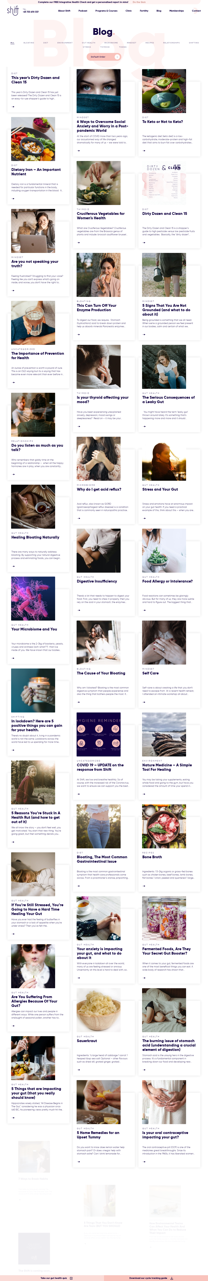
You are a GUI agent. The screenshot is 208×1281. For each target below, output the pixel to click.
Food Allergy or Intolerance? (167, 581)
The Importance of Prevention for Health (37, 355)
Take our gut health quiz (54, 1278)
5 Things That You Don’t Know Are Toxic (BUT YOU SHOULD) (103, 1226)
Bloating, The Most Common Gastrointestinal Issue (102, 859)
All (12, 43)
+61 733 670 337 (31, 11)
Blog (159, 10)
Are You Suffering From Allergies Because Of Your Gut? (34, 1001)
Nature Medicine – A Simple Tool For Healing (167, 767)
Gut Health (88, 43)
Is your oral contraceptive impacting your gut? (165, 1134)
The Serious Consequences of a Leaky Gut (168, 399)
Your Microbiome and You (34, 629)
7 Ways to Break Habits (31, 1180)
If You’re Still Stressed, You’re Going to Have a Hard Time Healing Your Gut (37, 909)
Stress (87, 47)
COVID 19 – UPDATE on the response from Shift (100, 767)
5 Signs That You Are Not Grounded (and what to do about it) (166, 310)
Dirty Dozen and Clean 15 (164, 213)
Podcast (83, 10)
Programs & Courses (106, 10)
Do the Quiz (139, 2)
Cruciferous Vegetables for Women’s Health (101, 215)
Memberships (176, 10)
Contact (196, 10)
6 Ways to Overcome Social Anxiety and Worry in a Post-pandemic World (102, 126)
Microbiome (111, 43)
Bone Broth (152, 857)
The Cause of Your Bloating (101, 673)
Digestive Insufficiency (97, 581)
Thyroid (105, 47)
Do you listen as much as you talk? (37, 447)
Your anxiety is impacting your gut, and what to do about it (99, 953)
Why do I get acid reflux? (99, 489)
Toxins (123, 47)
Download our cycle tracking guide (148, 1278)
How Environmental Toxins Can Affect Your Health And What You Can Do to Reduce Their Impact (167, 1231)
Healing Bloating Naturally (35, 537)
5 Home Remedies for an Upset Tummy (98, 1134)
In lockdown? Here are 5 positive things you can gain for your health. (36, 725)
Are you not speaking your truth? (34, 263)
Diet (45, 43)
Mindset (131, 43)
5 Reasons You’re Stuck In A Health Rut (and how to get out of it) (35, 817)
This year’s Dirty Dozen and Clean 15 (35, 79)
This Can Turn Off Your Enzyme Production (96, 307)
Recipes (150, 43)
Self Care (150, 673)
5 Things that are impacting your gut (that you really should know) (36, 1093)
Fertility (144, 10)
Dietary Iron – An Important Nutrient (36, 171)
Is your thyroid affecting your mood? (103, 399)
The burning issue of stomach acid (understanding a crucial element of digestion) (169, 1045)
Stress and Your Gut (160, 489)
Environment (65, 43)
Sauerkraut (87, 1040)
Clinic (129, 10)
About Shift (64, 10)
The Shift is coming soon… (34, 1272)
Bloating (29, 43)
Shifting (194, 43)
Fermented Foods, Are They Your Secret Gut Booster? (166, 951)
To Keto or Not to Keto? (162, 121)
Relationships (171, 43)
